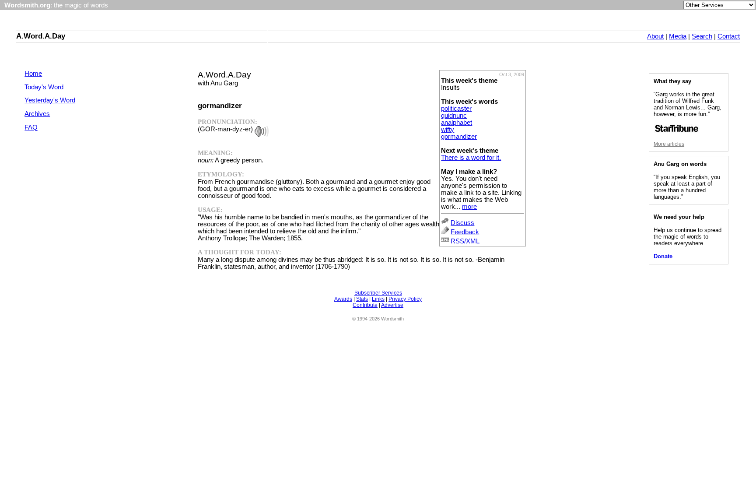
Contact (729, 36)
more (469, 206)
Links (378, 299)
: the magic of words (56, 5)
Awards (343, 299)
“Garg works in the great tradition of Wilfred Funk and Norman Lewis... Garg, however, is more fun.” (687, 104)
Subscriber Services (378, 293)
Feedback (465, 232)
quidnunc (454, 115)
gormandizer (459, 136)
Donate (663, 256)
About (655, 36)
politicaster (456, 108)
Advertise (392, 305)
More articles (669, 144)
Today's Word (43, 87)
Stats (362, 299)
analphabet (456, 122)
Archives (37, 113)
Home (33, 73)
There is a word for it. (471, 157)
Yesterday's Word (49, 100)
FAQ (31, 127)
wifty (447, 129)
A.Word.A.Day (40, 36)
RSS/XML (465, 241)
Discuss (462, 222)
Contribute (365, 305)
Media (677, 36)
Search (702, 36)
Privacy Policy (405, 299)
